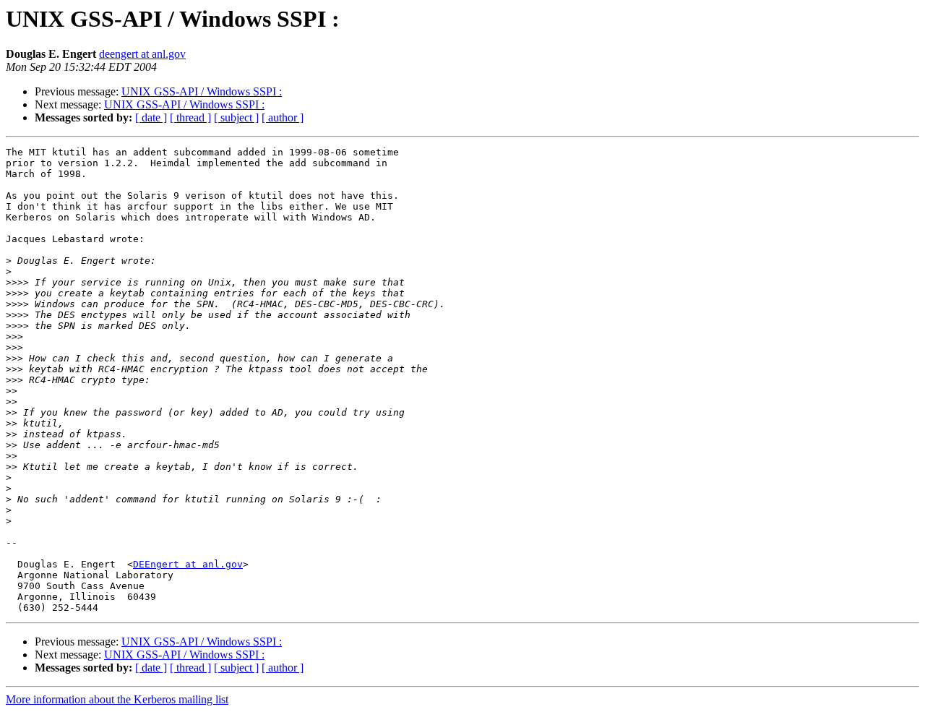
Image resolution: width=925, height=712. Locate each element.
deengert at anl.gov (142, 54)
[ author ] (283, 117)
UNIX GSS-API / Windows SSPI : (201, 91)
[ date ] (151, 117)
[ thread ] (190, 117)
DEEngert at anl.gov (188, 564)
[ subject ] (236, 117)
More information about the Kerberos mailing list (117, 699)
